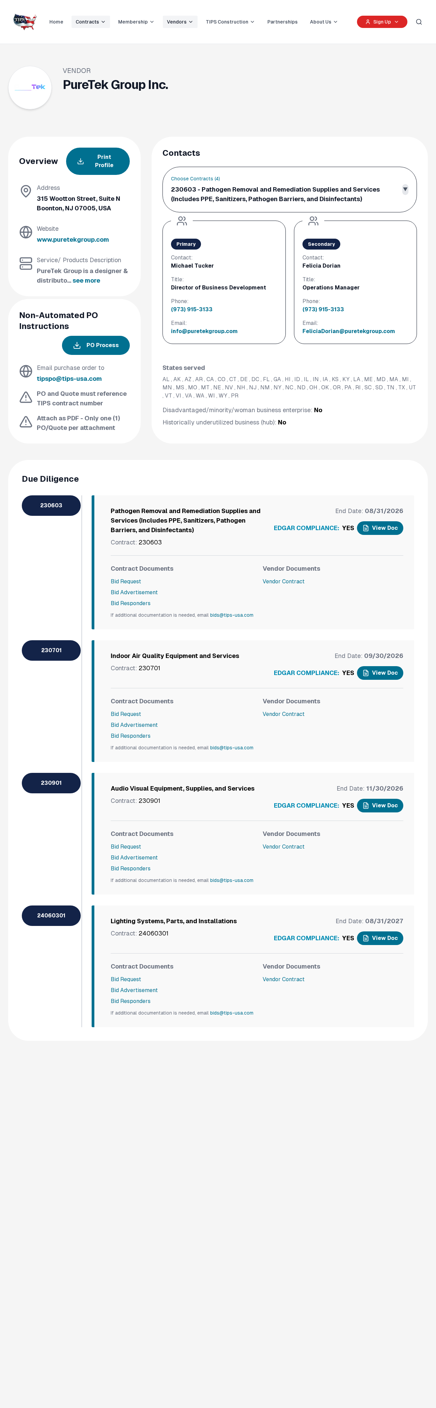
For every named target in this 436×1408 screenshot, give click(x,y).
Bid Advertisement (134, 592)
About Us (320, 22)
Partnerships (282, 22)
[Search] (419, 22)
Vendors (177, 22)
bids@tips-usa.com (231, 615)
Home (56, 22)
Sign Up (382, 22)
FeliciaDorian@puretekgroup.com (348, 331)
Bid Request (126, 581)
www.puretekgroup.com (73, 239)
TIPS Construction (227, 22)
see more (86, 280)
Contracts (87, 22)
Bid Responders (131, 603)
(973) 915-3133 (192, 309)
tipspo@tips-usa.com (69, 378)
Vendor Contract (284, 581)
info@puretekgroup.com (204, 331)
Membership (133, 22)
